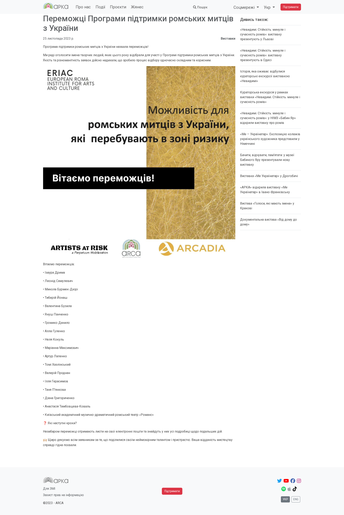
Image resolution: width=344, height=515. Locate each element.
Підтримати (290, 7)
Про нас (83, 7)
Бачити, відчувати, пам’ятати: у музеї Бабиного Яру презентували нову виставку (267, 159)
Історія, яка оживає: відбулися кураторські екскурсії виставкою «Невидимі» (265, 76)
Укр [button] (268, 7)
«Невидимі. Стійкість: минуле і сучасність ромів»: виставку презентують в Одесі (262, 55)
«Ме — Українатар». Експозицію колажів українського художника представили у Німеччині (270, 139)
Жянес (137, 7)
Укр (285, 499)
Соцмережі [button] (245, 7)
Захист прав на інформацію (63, 495)
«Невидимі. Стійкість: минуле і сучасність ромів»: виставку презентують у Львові (262, 34)
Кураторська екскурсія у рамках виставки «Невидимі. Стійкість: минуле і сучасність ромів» (270, 97)
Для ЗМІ (49, 489)
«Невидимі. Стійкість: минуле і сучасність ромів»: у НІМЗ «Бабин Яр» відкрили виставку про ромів (268, 118)
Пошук (201, 7)
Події (100, 7)
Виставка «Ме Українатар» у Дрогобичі (269, 176)
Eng (295, 499)
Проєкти (118, 7)
